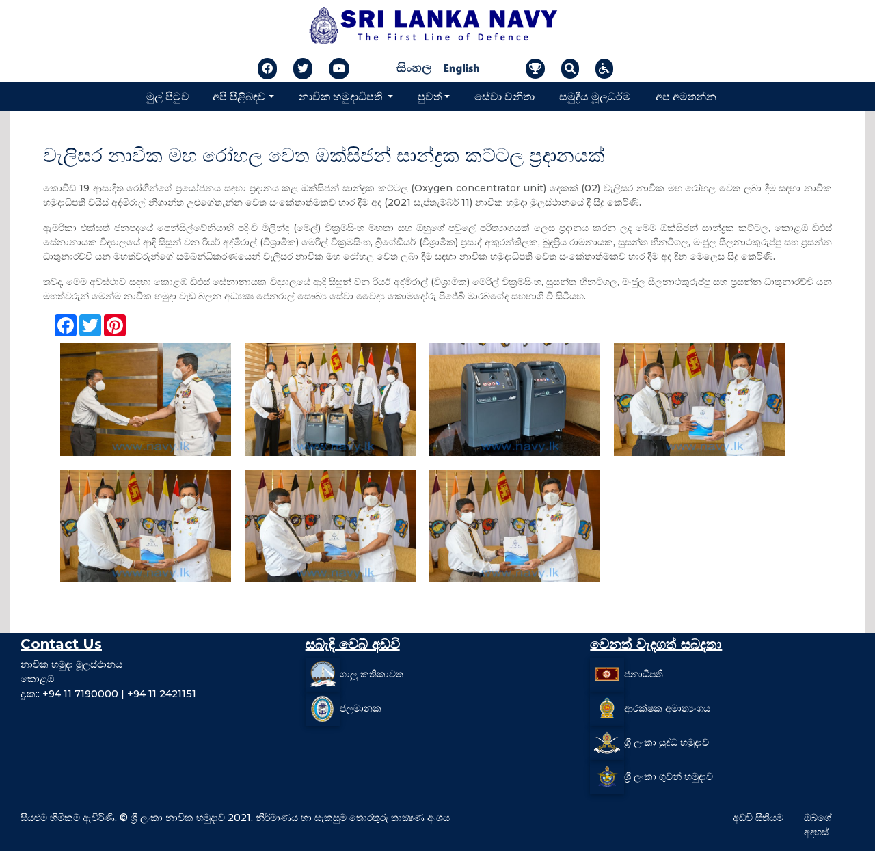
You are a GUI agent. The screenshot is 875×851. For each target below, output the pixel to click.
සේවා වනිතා (504, 96)
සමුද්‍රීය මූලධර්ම (595, 96)
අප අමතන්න (686, 96)
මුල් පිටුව (167, 96)
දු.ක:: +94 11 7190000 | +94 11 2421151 (108, 694)
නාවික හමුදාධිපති (342, 96)
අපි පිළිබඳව (239, 96)
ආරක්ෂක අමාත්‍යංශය (667, 707)
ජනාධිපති (643, 673)
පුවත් (430, 96)
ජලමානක (360, 707)
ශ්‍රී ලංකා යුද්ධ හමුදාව (666, 741)
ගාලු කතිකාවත (371, 673)
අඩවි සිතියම (758, 817)
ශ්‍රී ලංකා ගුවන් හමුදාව (668, 776)
